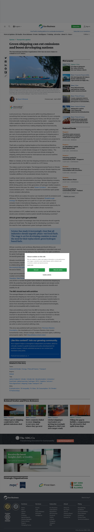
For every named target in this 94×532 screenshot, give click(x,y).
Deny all (36, 270)
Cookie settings (47, 274)
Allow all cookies (57, 270)
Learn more (30, 265)
